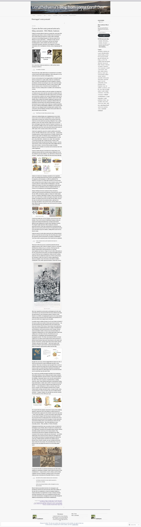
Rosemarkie (100, 94)
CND (99, 68)
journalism (100, 78)
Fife (46, 503)
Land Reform (100, 79)
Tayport (59, 504)
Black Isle (100, 63)
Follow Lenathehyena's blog (104, 35)
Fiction (102, 71)
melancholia (100, 82)
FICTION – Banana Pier (103, 40)
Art (102, 60)
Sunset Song (100, 103)
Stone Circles (65, 15)
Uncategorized (104, 105)
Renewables (106, 92)
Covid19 (108, 68)
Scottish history (39, 15)
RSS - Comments (75, 515)
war (61, 504)
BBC (60, 15)
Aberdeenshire (55, 15)
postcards (49, 504)
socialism (100, 101)
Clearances (105, 66)
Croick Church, (101, 69)
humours (104, 76)
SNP (107, 100)
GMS (107, 73)
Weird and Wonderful (72, 15)
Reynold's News (54, 504)
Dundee (43, 503)
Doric (106, 69)
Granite (99, 76)
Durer (99, 71)
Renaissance (100, 92)
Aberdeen (49, 15)
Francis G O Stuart (101, 73)
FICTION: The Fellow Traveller (104, 44)
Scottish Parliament (102, 99)
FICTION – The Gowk (103, 42)
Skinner (104, 100)
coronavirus (103, 68)
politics (45, 15)
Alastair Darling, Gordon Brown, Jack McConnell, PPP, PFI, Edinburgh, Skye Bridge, (103, 57)
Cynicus (35, 503)
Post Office (107, 89)
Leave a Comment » (58, 501)
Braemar (103, 64)
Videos (99, 108)
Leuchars (53, 503)
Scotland (33, 15)
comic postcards (59, 502)
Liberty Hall (57, 503)
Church (54, 502)
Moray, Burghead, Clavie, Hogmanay (102, 84)
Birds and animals (106, 61)
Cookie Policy (75, 524)
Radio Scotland (105, 91)
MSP (104, 86)
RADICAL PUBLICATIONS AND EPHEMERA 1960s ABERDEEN (104, 46)
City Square (100, 66)
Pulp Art (99, 91)
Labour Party (106, 78)
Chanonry (107, 64)
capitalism (44, 502)
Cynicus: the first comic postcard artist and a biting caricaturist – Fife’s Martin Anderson (46, 29)
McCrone (103, 81)
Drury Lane (39, 503)
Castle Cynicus (49, 502)
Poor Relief (102, 89)
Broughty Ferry (39, 502)
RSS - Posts (74, 513)
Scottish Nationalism (58, 500)
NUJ (106, 86)
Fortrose (106, 71)
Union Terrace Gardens (103, 107)
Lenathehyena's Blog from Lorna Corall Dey (68, 7)
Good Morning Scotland (103, 74)
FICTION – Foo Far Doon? (104, 41)
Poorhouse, (104, 87)
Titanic (105, 103)
